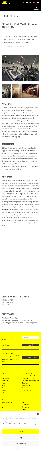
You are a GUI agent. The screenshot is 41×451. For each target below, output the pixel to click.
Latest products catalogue (30, 376)
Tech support (26, 407)
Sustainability (26, 385)
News (3, 388)
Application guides (28, 378)
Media (4, 408)
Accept (20, 432)
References (5, 381)
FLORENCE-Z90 (8, 300)
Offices (24, 409)
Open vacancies (7, 400)
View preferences (20, 443)
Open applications (7, 402)
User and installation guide (30, 381)
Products (4, 376)
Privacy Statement (26, 448)
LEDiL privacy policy (16, 448)
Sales (23, 402)
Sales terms (25, 383)
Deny (20, 437)
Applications (5, 378)
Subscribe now (31, 358)
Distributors (25, 405)
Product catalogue (27, 373)
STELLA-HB (6, 305)
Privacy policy (26, 390)
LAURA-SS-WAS (7, 302)
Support (4, 383)
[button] (38, 414)
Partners (4, 385)
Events (4, 390)
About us (4, 373)
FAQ (3, 393)
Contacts (25, 400)
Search (30, 345)
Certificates (25, 388)
